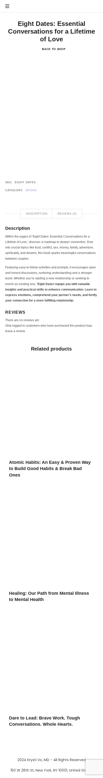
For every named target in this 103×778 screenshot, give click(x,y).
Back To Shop (53, 49)
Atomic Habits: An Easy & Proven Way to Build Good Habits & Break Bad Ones (50, 469)
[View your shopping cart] (93, 6)
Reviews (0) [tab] (67, 213)
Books (31, 190)
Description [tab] (37, 213)
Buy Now (51, 407)
